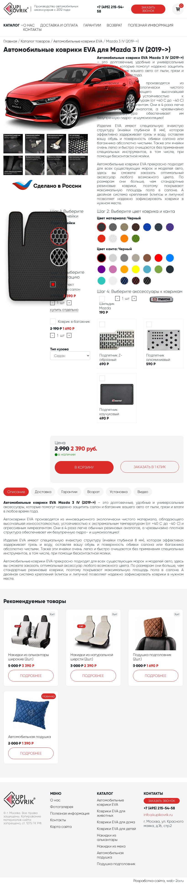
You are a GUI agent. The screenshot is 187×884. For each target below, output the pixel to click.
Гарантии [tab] (69, 492)
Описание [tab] (16, 492)
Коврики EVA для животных (111, 813)
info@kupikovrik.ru (158, 815)
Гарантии (92, 25)
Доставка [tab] (43, 492)
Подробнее (31, 676)
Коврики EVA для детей (116, 828)
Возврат (114, 25)
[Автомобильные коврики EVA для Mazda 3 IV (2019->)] (13, 143)
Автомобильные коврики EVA (110, 802)
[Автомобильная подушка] (31, 714)
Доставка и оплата (59, 25)
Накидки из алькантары (107, 837)
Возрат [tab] (93, 492)
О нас (29, 25)
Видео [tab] (143, 492)
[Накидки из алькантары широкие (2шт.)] (31, 632)
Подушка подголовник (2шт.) (152, 657)
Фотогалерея (61, 807)
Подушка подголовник (116, 864)
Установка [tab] (118, 492)
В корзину (84, 467)
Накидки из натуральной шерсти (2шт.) (91, 657)
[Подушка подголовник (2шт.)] (155, 632)
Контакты (32, 29)
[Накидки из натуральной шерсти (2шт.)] (93, 632)
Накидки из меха (111, 846)
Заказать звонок (148, 9)
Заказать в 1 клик (150, 467)
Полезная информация (150, 25)
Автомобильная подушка (29, 736)
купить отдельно (64, 309)
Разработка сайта (149, 881)
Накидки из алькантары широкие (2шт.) (28, 657)
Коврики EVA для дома (116, 822)
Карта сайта (61, 826)
